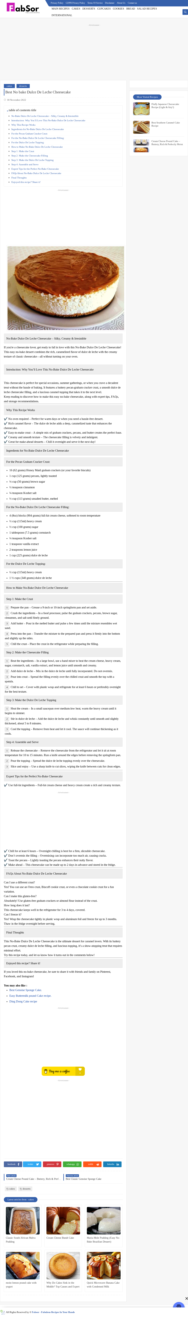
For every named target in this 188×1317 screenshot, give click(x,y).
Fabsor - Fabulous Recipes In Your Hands (53, 1312)
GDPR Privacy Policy (75, 3)
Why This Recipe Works (23, 124)
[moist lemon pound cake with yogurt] (23, 1265)
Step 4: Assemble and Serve (25, 164)
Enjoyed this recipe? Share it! (26, 182)
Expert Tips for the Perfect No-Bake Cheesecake (35, 168)
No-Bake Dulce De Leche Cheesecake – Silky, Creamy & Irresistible (45, 116)
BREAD (130, 8)
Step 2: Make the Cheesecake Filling (29, 155)
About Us (121, 3)
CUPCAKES (104, 8)
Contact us (132, 3)
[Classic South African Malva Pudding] (23, 1220)
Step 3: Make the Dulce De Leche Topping (32, 160)
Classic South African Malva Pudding (20, 1239)
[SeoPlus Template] (2, 1312)
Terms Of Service (95, 3)
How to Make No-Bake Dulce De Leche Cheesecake (37, 146)
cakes (9, 86)
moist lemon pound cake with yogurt (21, 1284)
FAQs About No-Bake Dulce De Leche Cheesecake (36, 173)
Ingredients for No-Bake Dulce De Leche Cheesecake (37, 129)
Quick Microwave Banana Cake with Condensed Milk (103, 1284)
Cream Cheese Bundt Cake (60, 1237)
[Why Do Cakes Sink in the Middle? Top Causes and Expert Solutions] (63, 1265)
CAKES (76, 8)
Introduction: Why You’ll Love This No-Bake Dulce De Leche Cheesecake (48, 120)
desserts (23, 86)
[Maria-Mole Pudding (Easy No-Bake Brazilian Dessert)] (104, 1220)
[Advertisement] (94, 51)
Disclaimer (109, 3)
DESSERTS (88, 8)
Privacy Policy (57, 3)
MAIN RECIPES (61, 8)
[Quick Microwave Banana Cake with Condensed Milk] (104, 1265)
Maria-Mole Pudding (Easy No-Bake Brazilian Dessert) (103, 1239)
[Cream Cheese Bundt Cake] (63, 1220)
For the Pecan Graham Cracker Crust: (29, 133)
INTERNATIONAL (62, 15)
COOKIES (118, 8)
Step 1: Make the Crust (22, 151)
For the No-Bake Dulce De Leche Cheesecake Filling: (37, 138)
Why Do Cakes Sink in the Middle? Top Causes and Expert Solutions (62, 1285)
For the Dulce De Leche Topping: (27, 142)
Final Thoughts (19, 177)
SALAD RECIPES (147, 8)
